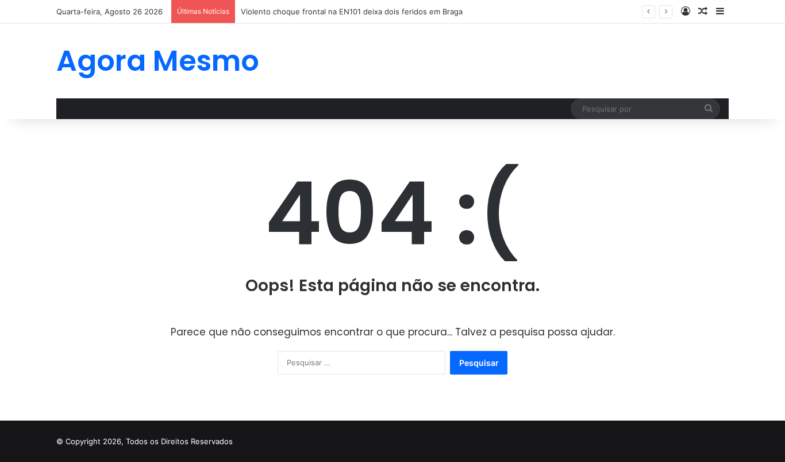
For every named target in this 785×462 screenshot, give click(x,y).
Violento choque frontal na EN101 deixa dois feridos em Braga (352, 11)
